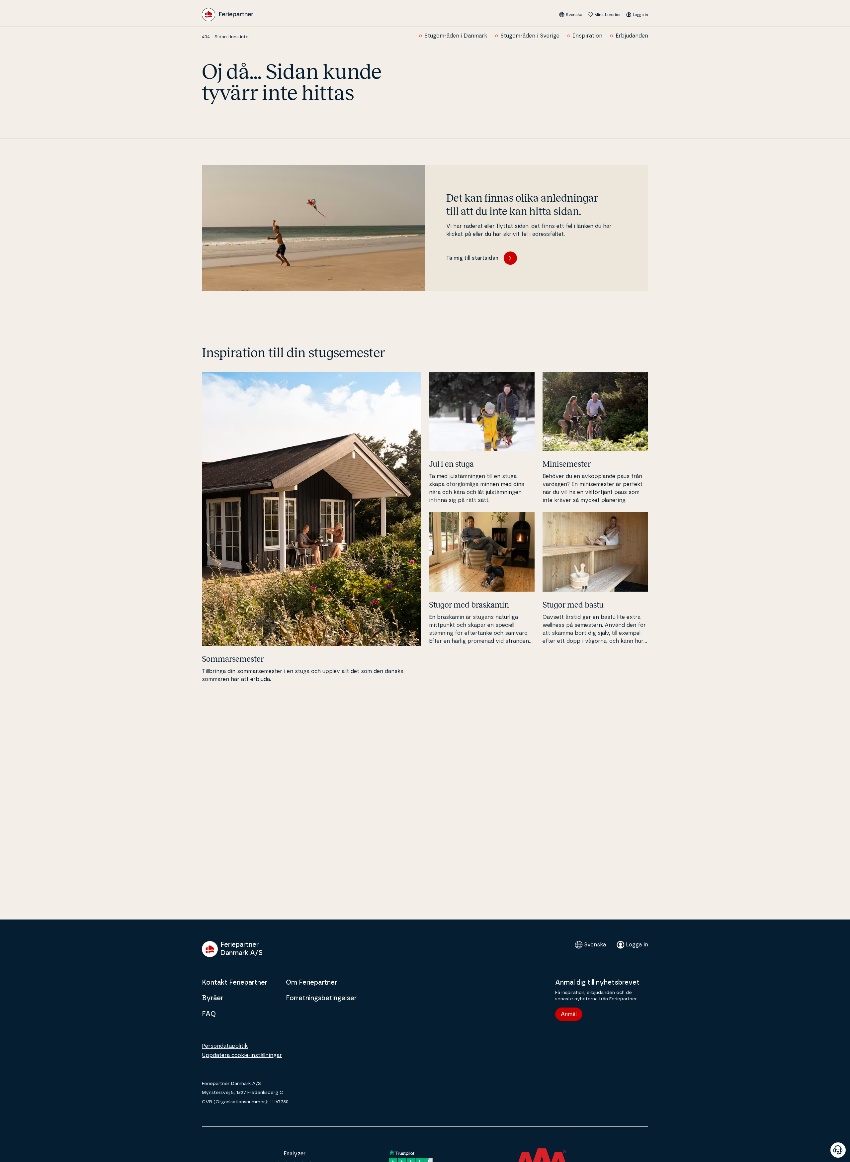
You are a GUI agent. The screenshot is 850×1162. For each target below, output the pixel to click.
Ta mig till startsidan (472, 258)
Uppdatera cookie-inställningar (242, 1055)
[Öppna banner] (838, 1150)
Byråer (212, 998)
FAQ (209, 1014)
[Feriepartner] (227, 14)
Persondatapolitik (225, 1046)
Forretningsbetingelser (321, 998)
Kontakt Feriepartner (234, 982)
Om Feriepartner (311, 982)
